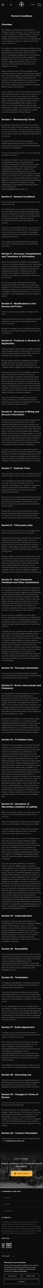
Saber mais (5, 1238)
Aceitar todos (12, 1276)
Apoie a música (23, 1173)
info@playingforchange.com (14, 1141)
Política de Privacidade (20, 1271)
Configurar (21, 1281)
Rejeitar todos (30, 1276)
